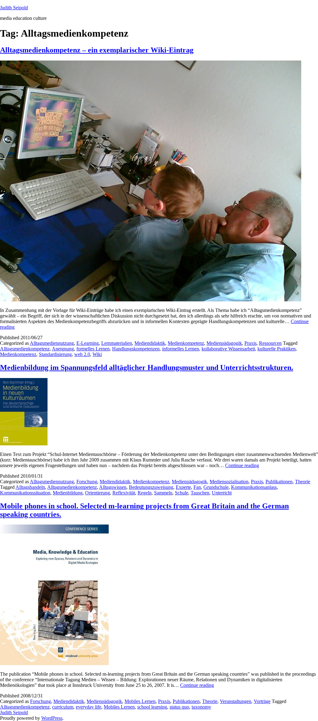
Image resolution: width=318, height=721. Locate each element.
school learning (152, 707)
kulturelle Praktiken (276, 348)
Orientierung (97, 492)
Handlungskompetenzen (136, 348)
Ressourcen (270, 343)
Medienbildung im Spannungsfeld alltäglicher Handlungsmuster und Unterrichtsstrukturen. (146, 367)
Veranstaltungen (235, 701)
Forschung (86, 481)
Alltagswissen (112, 487)
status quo (179, 707)
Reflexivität (123, 492)
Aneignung (63, 348)
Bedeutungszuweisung (151, 487)
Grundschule (216, 487)
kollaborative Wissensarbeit (228, 348)
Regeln (145, 492)
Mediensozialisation (229, 481)
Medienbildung (68, 492)
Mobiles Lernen (140, 701)
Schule (181, 492)
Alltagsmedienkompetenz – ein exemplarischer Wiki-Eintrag (96, 50)
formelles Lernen (93, 348)
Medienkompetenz (186, 343)
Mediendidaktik (149, 343)
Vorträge (262, 701)
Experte (183, 487)
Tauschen (200, 492)
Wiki (97, 354)
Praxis (250, 343)
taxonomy (201, 707)
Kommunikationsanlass (254, 487)
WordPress (51, 718)
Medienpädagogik (224, 343)
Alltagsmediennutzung (52, 343)
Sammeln (163, 492)
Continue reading (242, 465)
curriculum (62, 707)
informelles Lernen (180, 348)
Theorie (302, 481)
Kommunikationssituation (25, 492)
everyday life (88, 707)
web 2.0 (82, 354)
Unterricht (222, 492)
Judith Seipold (14, 7)
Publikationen (279, 481)
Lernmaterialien (116, 343)
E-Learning (87, 343)
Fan (197, 487)
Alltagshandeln (30, 487)
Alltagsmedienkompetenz (25, 348)
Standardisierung (55, 354)
